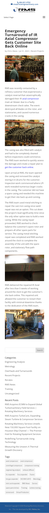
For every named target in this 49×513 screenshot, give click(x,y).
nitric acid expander (13, 483)
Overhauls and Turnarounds (18, 370)
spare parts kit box (12, 488)
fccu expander (22, 474)
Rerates (9, 379)
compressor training (32, 465)
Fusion (32, 474)
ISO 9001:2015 (26, 479)
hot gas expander (12, 479)
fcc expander (10, 474)
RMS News (10, 384)
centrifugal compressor (14, 465)
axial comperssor (12, 461)
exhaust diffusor (28, 470)
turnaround (10, 492)
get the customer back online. (19, 167)
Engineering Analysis (15, 361)
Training (9, 388)
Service (34, 483)
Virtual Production (22, 492)
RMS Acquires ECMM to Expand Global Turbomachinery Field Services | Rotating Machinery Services (23, 408)
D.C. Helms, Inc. (34, 509)
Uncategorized (12, 393)
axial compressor (30, 98)
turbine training (35, 488)
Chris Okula (12, 51)
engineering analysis (13, 470)
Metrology (10, 366)
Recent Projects (37, 51)
